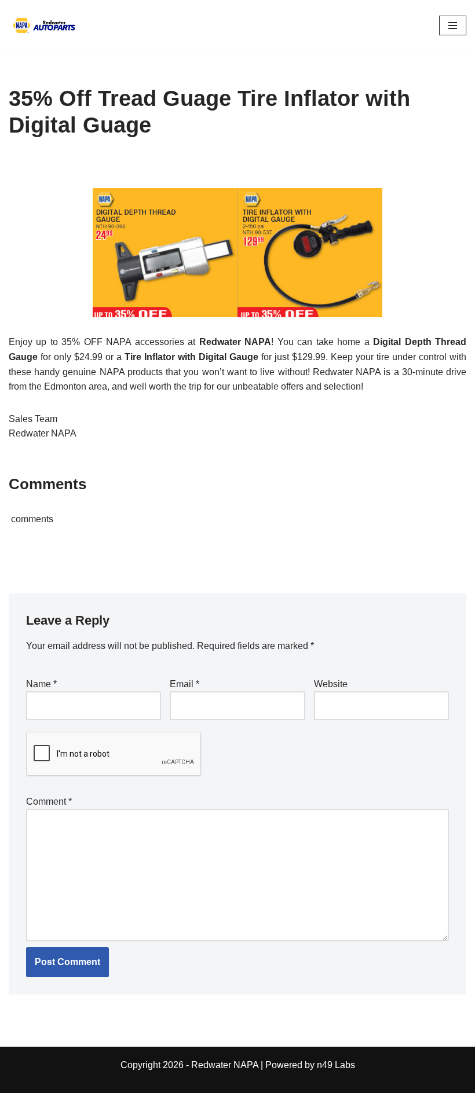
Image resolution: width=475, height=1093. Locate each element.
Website (331, 684)
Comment (49, 801)
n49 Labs (336, 1065)
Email (184, 684)
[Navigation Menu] (452, 25)
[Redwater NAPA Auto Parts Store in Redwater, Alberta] (43, 25)
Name (41, 684)
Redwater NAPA (224, 1065)
